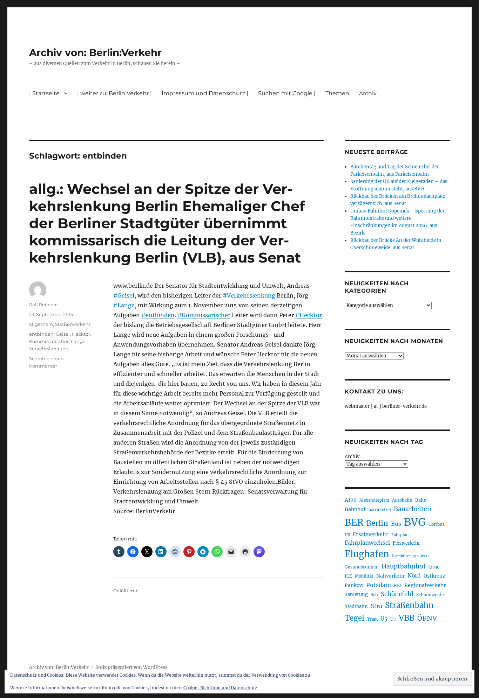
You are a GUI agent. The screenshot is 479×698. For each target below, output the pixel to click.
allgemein (41, 324)
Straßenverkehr (72, 324)
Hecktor (81, 334)
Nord (414, 575)
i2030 (434, 567)
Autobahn (402, 500)
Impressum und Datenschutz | (205, 93)
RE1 (398, 585)
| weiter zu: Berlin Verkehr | (114, 93)
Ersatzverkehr (371, 534)
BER (354, 522)
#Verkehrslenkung (249, 295)
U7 (393, 619)
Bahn (420, 500)
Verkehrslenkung (49, 348)
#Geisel (123, 295)
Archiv (352, 457)
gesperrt (421, 555)
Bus (396, 524)
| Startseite (44, 93)
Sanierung (356, 595)
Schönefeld (397, 594)
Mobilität (364, 576)
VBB (406, 618)
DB (347, 534)
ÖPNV (427, 618)
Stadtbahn (356, 606)
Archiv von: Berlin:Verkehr (95, 52)
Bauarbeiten (412, 509)
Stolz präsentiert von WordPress (131, 667)
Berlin (377, 523)
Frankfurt (401, 556)
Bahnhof (355, 509)
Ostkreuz (434, 576)
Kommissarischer (49, 341)
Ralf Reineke (43, 304)
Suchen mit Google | (287, 93)
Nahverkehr (390, 576)
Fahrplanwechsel (367, 542)
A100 (351, 500)
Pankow (354, 585)
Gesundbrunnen (362, 567)
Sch (374, 594)
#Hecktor (308, 315)
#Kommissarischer (203, 315)
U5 (383, 619)
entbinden (41, 334)
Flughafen (367, 554)
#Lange (124, 305)
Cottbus (437, 524)
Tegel (354, 618)
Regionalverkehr (425, 585)
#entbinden (158, 315)
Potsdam (378, 584)
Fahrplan (400, 534)
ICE (348, 576)
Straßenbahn (409, 605)
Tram (372, 619)
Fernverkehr (406, 543)
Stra (376, 605)
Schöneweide (430, 594)
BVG (415, 522)
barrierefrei (380, 509)
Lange (78, 341)
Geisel (63, 334)
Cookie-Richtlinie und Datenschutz (220, 687)
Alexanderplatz (374, 500)
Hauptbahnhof (404, 566)
